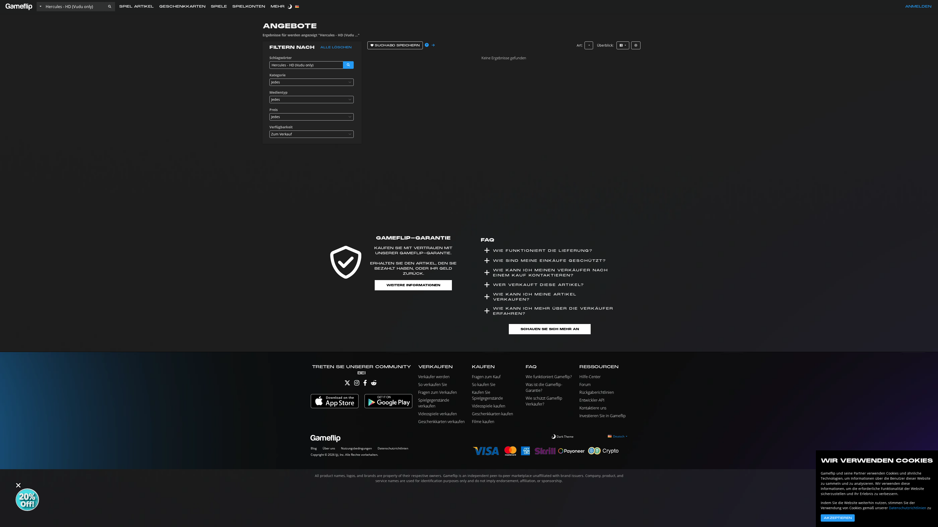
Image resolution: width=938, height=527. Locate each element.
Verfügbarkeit (281, 127)
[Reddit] (374, 384)
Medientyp (278, 92)
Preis (273, 109)
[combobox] (311, 82)
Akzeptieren (838, 518)
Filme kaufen (483, 421)
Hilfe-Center (590, 376)
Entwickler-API (591, 400)
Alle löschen (336, 47)
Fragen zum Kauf (486, 376)
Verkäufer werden (433, 376)
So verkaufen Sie (432, 384)
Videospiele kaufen (488, 406)
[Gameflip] (19, 6)
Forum (585, 384)
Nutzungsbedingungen (356, 448)
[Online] (635, 45)
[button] (109, 6)
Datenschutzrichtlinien (393, 448)
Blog (314, 448)
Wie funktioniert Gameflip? (549, 376)
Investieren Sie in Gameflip (602, 415)
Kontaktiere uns (592, 408)
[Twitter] (347, 384)
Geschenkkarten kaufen (492, 413)
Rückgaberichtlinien (596, 392)
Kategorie (277, 75)
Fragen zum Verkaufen (437, 392)
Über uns (329, 448)
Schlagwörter (280, 57)
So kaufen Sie (483, 384)
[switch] (290, 6)
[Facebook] (365, 384)
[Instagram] (356, 384)
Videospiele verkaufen (437, 413)
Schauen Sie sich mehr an (550, 329)
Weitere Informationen (413, 285)
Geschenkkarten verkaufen (441, 421)
